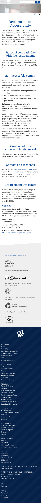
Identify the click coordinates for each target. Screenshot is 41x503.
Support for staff (6, 356)
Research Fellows (7, 369)
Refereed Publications (8, 425)
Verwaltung (5, 456)
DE (35, 14)
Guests (3, 371)
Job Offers (4, 443)
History (3, 358)
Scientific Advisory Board (9, 353)
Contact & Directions (8, 360)
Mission (3, 347)
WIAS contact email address (24, 169)
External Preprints (7, 430)
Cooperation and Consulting (10, 412)
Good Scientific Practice (9, 404)
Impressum (5, 495)
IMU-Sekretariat (6, 458)
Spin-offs (4, 415)
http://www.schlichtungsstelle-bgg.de (16, 233)
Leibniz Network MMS (8, 402)
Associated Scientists (8, 375)
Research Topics (6, 397)
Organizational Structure (9, 351)
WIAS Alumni (5, 378)
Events (3, 440)
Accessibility (5, 493)
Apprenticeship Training (9, 447)
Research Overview (7, 386)
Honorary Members (8, 373)
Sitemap (4, 486)
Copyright (4, 497)
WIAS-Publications (7, 427)
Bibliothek (4, 460)
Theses (3, 432)
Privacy (3, 491)
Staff (2, 366)
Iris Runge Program (7, 445)
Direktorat (4, 453)
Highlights (4, 388)
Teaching (4, 419)
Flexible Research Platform (10, 395)
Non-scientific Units (7, 380)
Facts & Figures (6, 349)
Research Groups (7, 393)
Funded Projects (6, 399)
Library (3, 434)
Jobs (2, 484)
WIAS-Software (6, 410)
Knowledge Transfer (8, 417)
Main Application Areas (9, 390)
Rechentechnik (6, 462)
